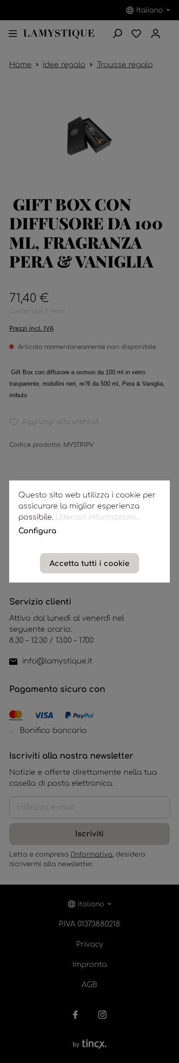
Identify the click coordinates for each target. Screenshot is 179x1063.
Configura (37, 531)
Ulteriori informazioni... (98, 517)
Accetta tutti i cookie (89, 564)
